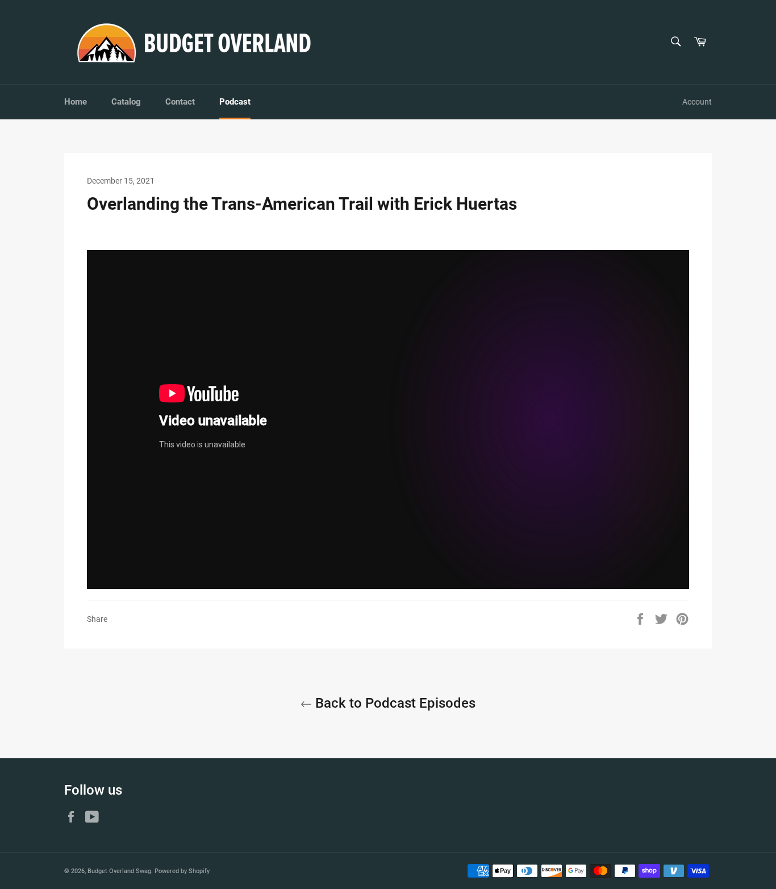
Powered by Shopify (182, 871)
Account (697, 101)
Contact (180, 102)
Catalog (126, 102)
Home (75, 102)
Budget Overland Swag (119, 871)
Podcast (235, 102)
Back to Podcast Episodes (393, 703)
